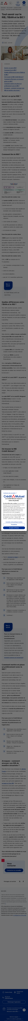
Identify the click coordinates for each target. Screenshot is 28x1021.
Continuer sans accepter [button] (9, 493)
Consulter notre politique (14, 521)
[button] (14, 527)
